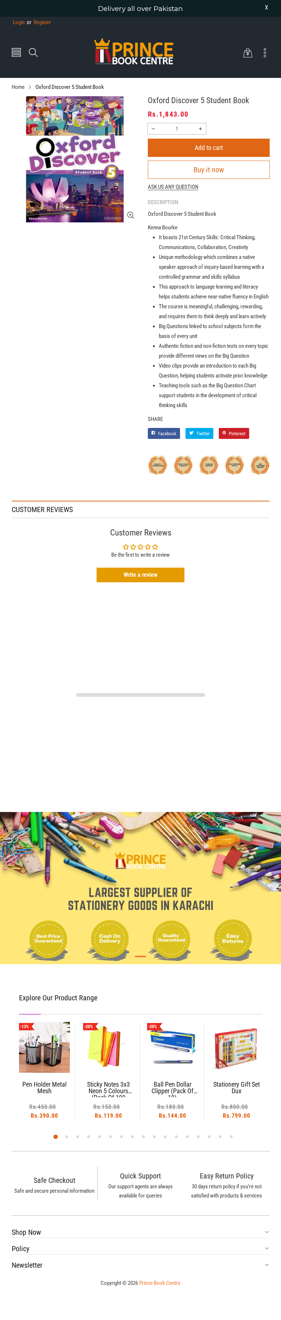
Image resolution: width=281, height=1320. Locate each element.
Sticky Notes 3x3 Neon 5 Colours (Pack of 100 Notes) (44, 1089)
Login (19, 22)
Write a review (140, 574)
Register (39, 22)
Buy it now (209, 169)
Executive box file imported (236, 1088)
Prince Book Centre (159, 1283)
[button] (16, 53)
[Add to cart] (44, 1058)
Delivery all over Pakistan (140, 8)
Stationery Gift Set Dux (172, 1088)
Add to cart (209, 147)
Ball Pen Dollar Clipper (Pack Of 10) (108, 1089)
